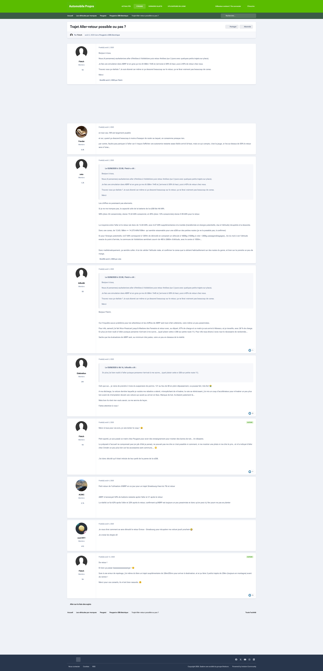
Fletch (79, 35)
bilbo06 (81, 283)
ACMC (81, 495)
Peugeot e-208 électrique (109, 35)
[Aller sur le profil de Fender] (81, 132)
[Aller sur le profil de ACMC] (81, 485)
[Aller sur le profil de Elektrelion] (81, 364)
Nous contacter (74, 666)
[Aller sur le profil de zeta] (81, 165)
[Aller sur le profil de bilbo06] (81, 274)
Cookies (86, 666)
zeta (81, 174)
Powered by (244, 666)
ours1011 (81, 538)
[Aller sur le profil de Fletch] (71, 35)
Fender (81, 141)
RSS (93, 666)
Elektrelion (81, 373)
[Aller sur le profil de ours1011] (81, 528)
